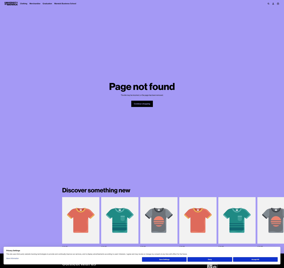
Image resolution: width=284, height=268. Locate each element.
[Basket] (278, 3)
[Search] (268, 3)
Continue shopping (142, 104)
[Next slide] (219, 222)
